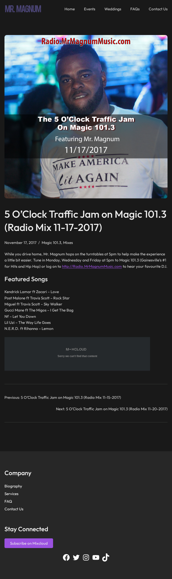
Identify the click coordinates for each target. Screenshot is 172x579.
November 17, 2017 (20, 242)
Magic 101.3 (51, 242)
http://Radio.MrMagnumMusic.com (92, 266)
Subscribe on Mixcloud (29, 543)
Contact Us (13, 509)
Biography (13, 486)
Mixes (68, 242)
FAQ (8, 501)
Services (11, 493)
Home (69, 9)
